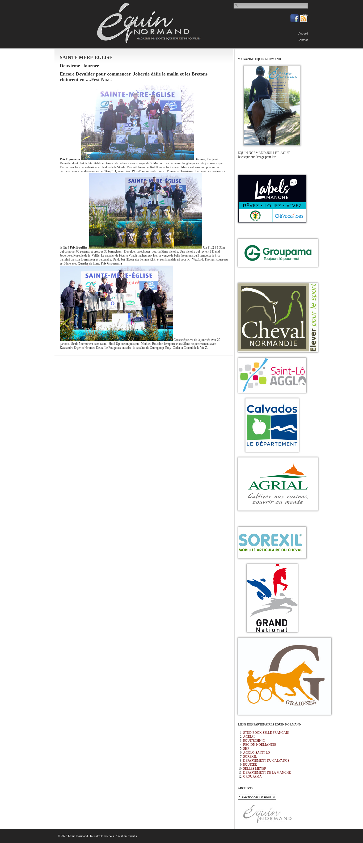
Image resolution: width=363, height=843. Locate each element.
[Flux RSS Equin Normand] (303, 21)
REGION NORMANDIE (259, 744)
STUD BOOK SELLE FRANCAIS (266, 733)
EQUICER (250, 764)
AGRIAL (249, 737)
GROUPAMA (252, 776)
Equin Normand (149, 23)
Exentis (132, 835)
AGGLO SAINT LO (256, 752)
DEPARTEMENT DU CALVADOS (266, 760)
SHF (246, 748)
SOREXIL (250, 756)
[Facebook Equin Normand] (294, 21)
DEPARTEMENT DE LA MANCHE (267, 772)
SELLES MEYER (254, 768)
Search (236, 5)
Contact (303, 39)
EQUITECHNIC (254, 741)
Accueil (303, 33)
